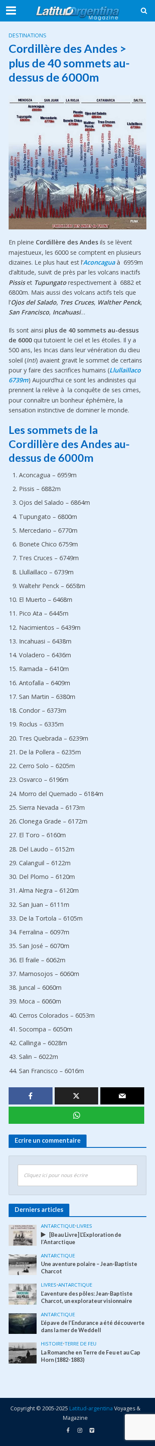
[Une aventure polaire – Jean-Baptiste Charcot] (23, 1264)
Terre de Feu (80, 1344)
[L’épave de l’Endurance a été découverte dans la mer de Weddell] (23, 1323)
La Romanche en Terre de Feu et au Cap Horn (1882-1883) (90, 1356)
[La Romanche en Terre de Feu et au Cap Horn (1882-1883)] (23, 1352)
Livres (84, 1226)
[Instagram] (92, 1431)
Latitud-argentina (91, 1408)
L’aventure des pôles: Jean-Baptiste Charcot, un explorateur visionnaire (87, 1297)
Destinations (27, 35)
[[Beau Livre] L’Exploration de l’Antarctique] (23, 1235)
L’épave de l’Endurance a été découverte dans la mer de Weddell (93, 1326)
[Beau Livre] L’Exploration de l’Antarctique (81, 1238)
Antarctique (58, 1226)
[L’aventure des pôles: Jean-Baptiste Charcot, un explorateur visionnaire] (23, 1293)
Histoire (52, 1344)
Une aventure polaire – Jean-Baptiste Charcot (89, 1268)
